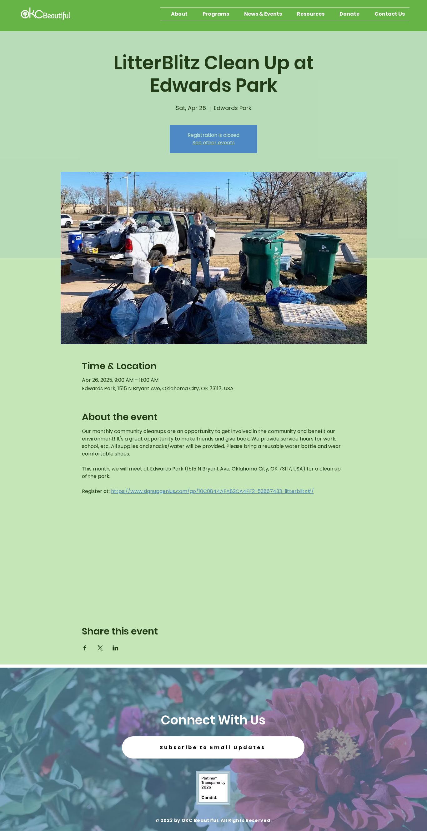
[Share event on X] (100, 647)
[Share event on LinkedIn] (115, 647)
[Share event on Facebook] (85, 647)
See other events (214, 142)
